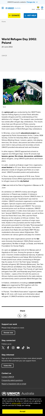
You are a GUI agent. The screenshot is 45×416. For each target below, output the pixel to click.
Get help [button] (31, 15)
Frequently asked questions (12, 380)
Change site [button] (31, 2)
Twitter (3, 347)
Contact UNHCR (8, 377)
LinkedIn (28, 347)
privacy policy (16, 403)
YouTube (18, 347)
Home (4, 21)
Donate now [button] (8, 332)
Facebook (8, 347)
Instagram (13, 347)
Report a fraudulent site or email (14, 384)
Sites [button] (42, 9)
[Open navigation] (3, 8)
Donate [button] (38, 9)
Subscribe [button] (7, 365)
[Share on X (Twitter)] (19, 316)
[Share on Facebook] (25, 316)
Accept (22, 411)
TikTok (23, 347)
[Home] (12, 8)
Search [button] (33, 9)
